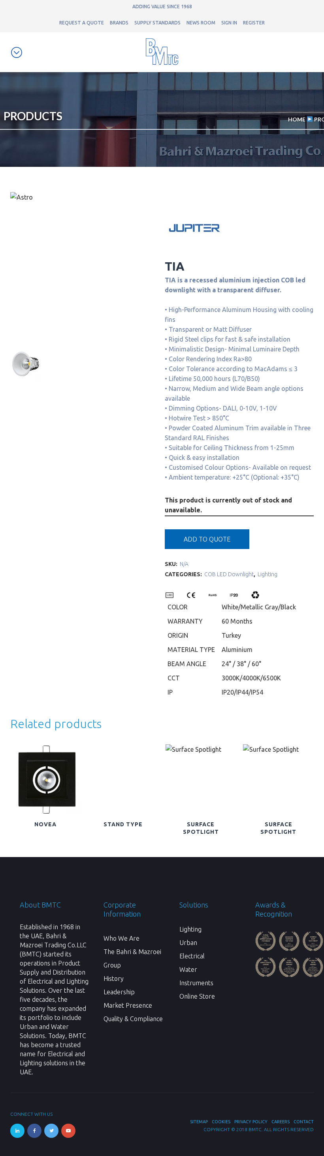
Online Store (197, 996)
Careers (280, 1121)
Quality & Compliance (133, 1018)
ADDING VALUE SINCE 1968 (162, 6)
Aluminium (237, 649)
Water (188, 969)
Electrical (192, 956)
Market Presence (128, 1005)
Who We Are (121, 938)
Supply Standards (157, 22)
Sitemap (199, 1121)
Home (296, 119)
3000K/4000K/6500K (251, 678)
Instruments (196, 982)
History (114, 978)
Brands (119, 22)
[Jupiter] (194, 255)
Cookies (221, 1121)
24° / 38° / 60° (241, 663)
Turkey (231, 635)
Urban (188, 942)
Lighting (267, 574)
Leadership (119, 991)
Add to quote (207, 539)
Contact (304, 1121)
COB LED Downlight (229, 574)
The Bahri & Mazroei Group (132, 958)
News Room (200, 22)
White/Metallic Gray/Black (259, 607)
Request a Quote (81, 22)
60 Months (237, 621)
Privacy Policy (250, 1121)
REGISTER (254, 22)
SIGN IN (229, 22)
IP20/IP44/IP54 (242, 692)
